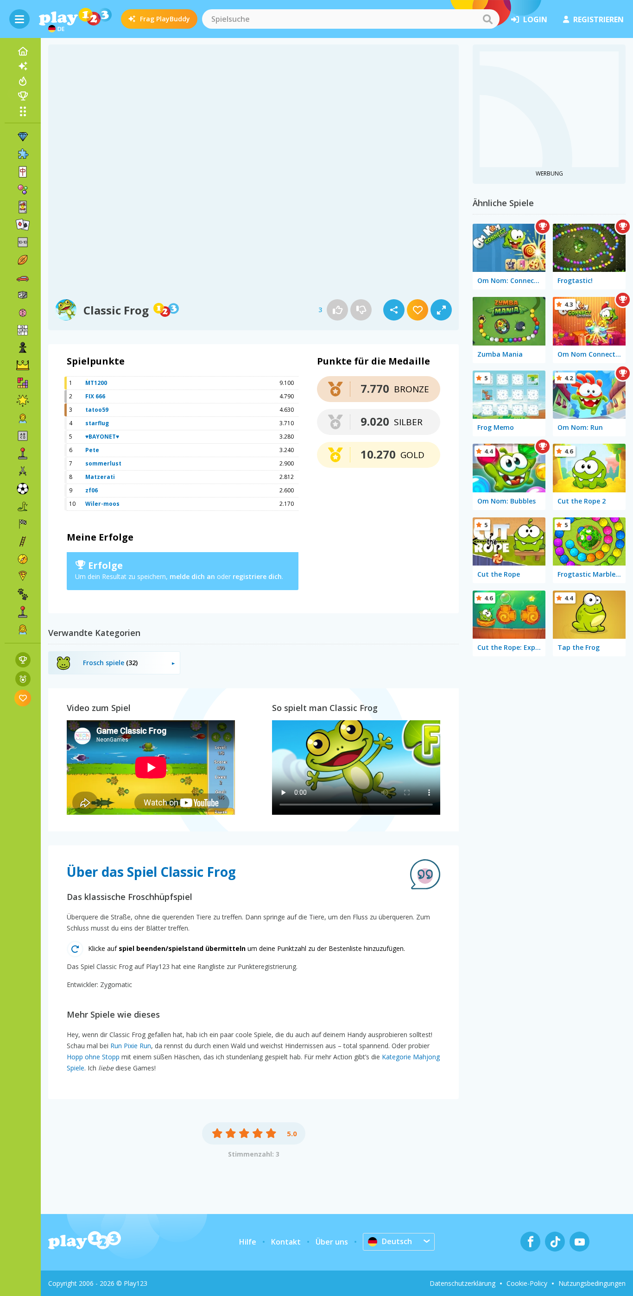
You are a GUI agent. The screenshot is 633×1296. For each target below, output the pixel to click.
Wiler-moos (102, 504)
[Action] (23, 471)
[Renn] (23, 524)
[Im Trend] (23, 81)
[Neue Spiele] (23, 66)
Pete (92, 450)
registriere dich (257, 576)
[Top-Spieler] (23, 95)
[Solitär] (23, 224)
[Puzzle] (23, 154)
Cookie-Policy (526, 1283)
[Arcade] (23, 453)
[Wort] (23, 436)
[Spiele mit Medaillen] (23, 678)
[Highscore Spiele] (23, 659)
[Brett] (23, 295)
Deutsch (397, 1241)
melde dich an (192, 576)
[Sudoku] (23, 330)
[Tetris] (23, 383)
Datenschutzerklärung (462, 1283)
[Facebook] (530, 1242)
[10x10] (23, 242)
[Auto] (23, 277)
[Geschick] (23, 541)
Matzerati (100, 477)
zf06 (91, 490)
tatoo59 (96, 410)
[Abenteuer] (23, 559)
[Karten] (23, 207)
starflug (97, 423)
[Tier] (23, 594)
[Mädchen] (23, 629)
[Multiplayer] (23, 612)
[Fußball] (23, 488)
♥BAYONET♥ (102, 436)
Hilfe (247, 1242)
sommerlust (103, 463)
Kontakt (286, 1242)
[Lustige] (23, 400)
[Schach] (23, 348)
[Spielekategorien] (23, 111)
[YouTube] (579, 1242)
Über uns (332, 1242)
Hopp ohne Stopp (93, 1056)
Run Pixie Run (130, 1045)
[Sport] (23, 260)
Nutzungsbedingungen (592, 1283)
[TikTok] (555, 1242)
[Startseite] (23, 51)
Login (535, 19)
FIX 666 (95, 396)
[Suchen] (487, 19)
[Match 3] (23, 136)
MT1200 (96, 383)
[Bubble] (23, 189)
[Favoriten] (23, 697)
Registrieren (598, 19)
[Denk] (23, 312)
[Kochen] (23, 576)
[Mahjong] (23, 172)
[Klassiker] (23, 506)
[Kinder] (23, 418)
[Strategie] (23, 365)
